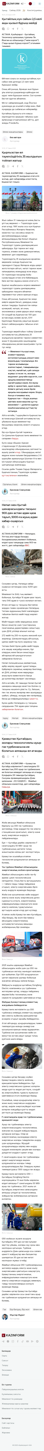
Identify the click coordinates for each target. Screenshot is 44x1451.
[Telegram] (12, 29)
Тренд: (5, 10)
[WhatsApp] (8, 29)
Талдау (5, 1365)
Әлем (29, 132)
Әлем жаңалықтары (13, 132)
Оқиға (4, 1356)
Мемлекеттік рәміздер (12, 1399)
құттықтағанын (9, 475)
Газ (4, 1309)
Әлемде (5, 1375)
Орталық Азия (10, 484)
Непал (15, 718)
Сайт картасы (8, 1423)
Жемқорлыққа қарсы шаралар (15, 1404)
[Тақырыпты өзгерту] (31, 4)
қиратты (33, 698)
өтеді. (18, 452)
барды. (15, 438)
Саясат (5, 1360)
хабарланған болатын (12, 709)
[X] (22, 29)
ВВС (27, 545)
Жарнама (6, 1432)
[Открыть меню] (40, 4)
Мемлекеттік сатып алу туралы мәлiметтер (21, 1408)
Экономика (7, 1370)
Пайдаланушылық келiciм (13, 1389)
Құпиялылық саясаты (11, 1394)
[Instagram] (3, 29)
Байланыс (6, 1428)
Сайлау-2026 (15, 10)
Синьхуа (6, 787)
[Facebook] (17, 29)
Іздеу (5, 718)
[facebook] (17, 1341)
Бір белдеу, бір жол (19, 1309)
